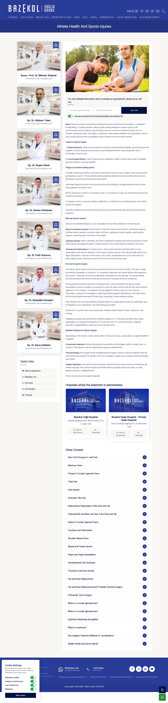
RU (158, 11)
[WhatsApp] (162, 697)
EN (147, 11)
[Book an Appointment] (162, 689)
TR (141, 11)
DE (152, 11)
